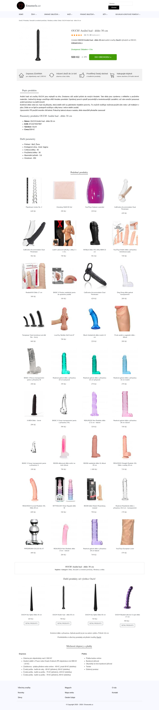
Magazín (68, 688)
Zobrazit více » (77, 43)
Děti (104, 14)
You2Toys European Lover (125, 548)
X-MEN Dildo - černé (34, 420)
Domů (21, 14)
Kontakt (115, 693)
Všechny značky (24, 688)
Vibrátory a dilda (52, 20)
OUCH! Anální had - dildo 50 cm (63, 615)
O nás (114, 688)
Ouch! (118, 40)
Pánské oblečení (87, 14)
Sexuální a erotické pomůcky (127, 14)
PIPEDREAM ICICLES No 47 (34, 548)
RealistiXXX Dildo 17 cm (34, 292)
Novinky (21, 693)
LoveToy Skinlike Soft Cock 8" (64, 335)
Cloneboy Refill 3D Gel (64, 207)
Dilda (59, 20)
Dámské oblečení (51, 14)
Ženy (33, 14)
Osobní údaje (70, 697)
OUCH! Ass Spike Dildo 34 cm (31, 615)
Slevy (20, 697)
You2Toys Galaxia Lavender (94, 207)
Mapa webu (69, 693)
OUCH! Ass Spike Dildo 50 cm (95, 615)
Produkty (26, 20)
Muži (69, 14)
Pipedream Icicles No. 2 (34, 207)
